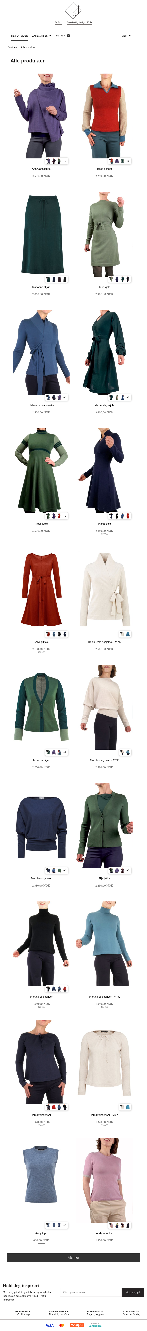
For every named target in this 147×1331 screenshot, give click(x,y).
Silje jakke (104, 878)
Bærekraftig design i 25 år (79, 22)
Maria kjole (104, 523)
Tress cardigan (41, 760)
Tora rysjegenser (41, 1114)
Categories (40, 35)
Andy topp (41, 1233)
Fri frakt (58, 22)
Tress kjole (41, 523)
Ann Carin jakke (41, 168)
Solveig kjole (41, 641)
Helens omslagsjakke (41, 405)
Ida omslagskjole (104, 405)
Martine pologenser (41, 996)
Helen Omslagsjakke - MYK (104, 641)
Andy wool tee (104, 1233)
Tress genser (104, 168)
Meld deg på (133, 1292)
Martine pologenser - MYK (104, 996)
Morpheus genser (41, 878)
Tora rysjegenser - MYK (104, 1114)
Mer (124, 35)
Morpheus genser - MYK (104, 760)
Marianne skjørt (41, 287)
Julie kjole (104, 287)
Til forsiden (19, 35)
